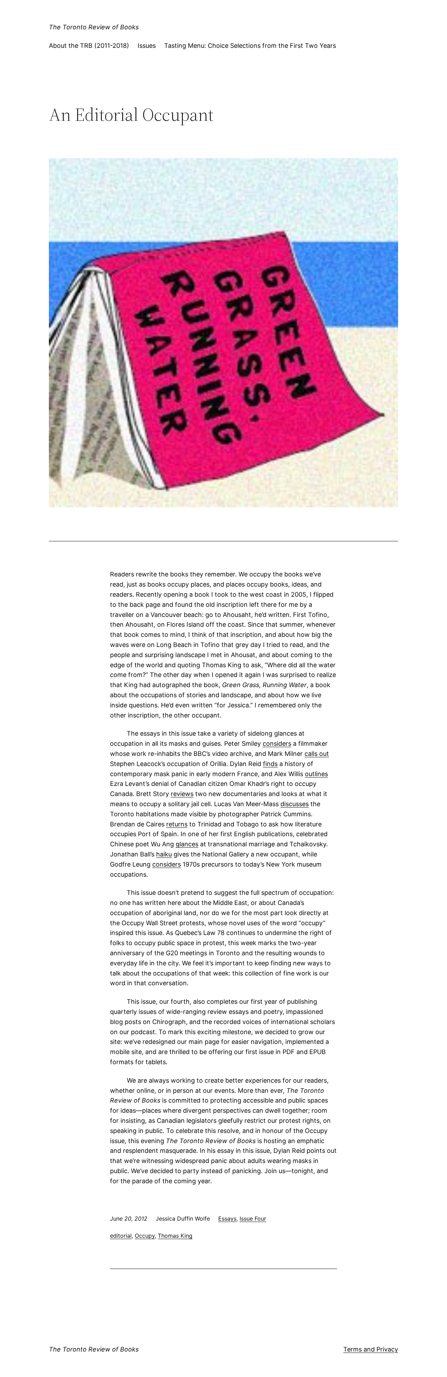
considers (277, 743)
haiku (164, 854)
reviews (182, 793)
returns (177, 824)
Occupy (145, 1235)
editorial (121, 1235)
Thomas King (175, 1235)
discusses (294, 804)
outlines (316, 774)
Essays (227, 1218)
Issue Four (253, 1218)
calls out (317, 753)
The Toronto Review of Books (94, 27)
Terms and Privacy (370, 1349)
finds (270, 763)
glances (187, 844)
